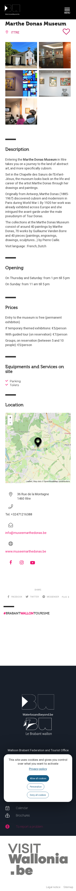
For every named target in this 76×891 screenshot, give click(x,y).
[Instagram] (22, 563)
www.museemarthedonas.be (25, 551)
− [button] (10, 423)
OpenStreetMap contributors (57, 481)
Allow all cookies (38, 778)
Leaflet (29, 481)
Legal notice (53, 887)
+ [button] (10, 417)
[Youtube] (32, 563)
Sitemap (68, 887)
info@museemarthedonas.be (25, 533)
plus (65, 597)
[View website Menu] (67, 10)
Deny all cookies (38, 795)
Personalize (36, 787)
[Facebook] (11, 563)
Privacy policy (38, 769)
